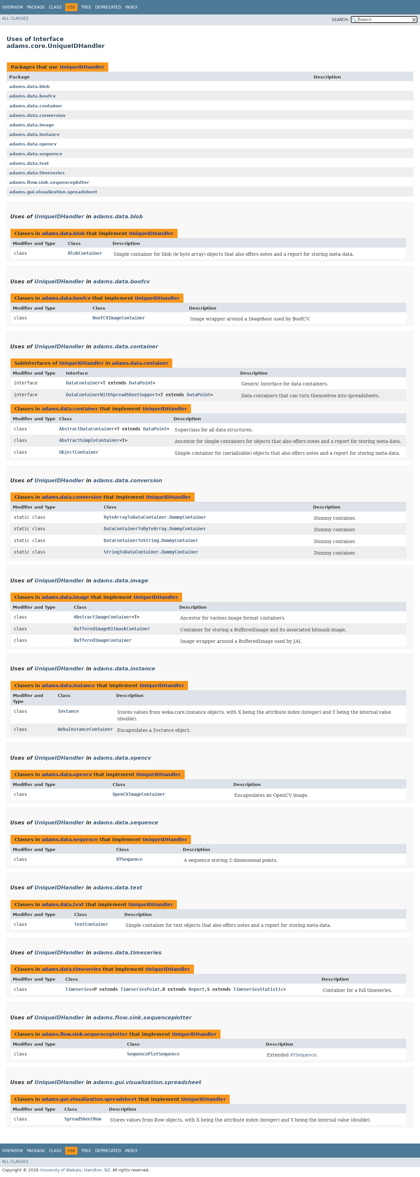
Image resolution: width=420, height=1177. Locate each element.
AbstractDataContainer (86, 428)
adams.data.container (35, 105)
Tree (86, 7)
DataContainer (83, 382)
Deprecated (108, 7)
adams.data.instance (34, 134)
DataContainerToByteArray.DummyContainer (155, 528)
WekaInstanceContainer (85, 729)
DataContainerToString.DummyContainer (151, 540)
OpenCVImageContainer (139, 794)
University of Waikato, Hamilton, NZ (75, 1170)
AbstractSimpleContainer (89, 440)
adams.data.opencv (32, 144)
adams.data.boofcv (32, 96)
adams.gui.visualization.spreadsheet (53, 191)
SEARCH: (340, 19)
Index (131, 7)
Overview (12, 7)
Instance (68, 711)
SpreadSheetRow (82, 1119)
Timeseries (78, 989)
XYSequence (129, 859)
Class (55, 7)
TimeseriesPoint (140, 989)
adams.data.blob (29, 86)
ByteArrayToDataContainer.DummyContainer (155, 517)
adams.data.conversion (37, 115)
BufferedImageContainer (103, 640)
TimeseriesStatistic (258, 989)
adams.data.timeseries (37, 172)
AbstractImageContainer (103, 617)
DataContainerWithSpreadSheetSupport (112, 394)
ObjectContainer (78, 452)
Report (196, 989)
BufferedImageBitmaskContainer (112, 628)
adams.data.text (29, 163)
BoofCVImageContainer (119, 317)
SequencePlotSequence (153, 1054)
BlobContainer (85, 253)
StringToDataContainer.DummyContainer (151, 552)
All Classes (15, 18)
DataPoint (141, 382)
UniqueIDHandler (82, 67)
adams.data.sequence (35, 153)
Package (36, 7)
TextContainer (91, 924)
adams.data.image (31, 124)
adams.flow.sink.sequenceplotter (49, 182)
